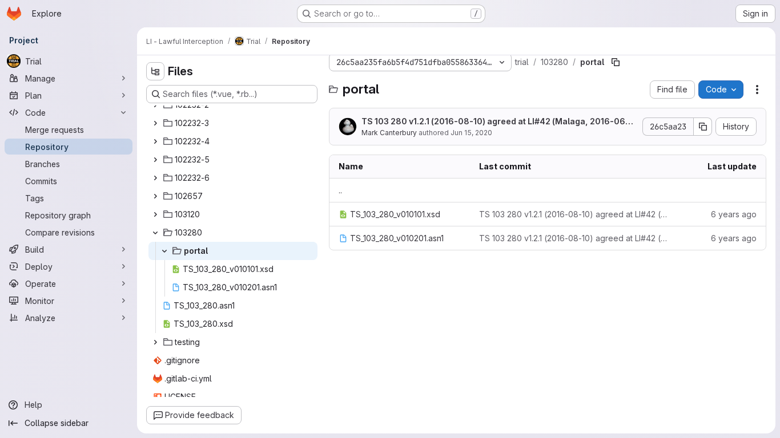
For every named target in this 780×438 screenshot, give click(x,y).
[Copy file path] (615, 62)
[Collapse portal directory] (164, 251)
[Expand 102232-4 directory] (155, 141)
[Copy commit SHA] (703, 126)
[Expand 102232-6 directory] (155, 178)
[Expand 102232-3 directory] (155, 123)
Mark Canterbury (389, 132)
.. (340, 190)
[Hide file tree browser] (155, 71)
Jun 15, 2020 (471, 132)
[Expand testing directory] (155, 342)
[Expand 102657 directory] (155, 196)
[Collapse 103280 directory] (155, 233)
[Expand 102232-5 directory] (155, 160)
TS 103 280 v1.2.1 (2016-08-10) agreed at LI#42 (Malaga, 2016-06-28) (497, 121)
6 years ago (734, 214)
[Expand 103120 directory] (155, 214)
